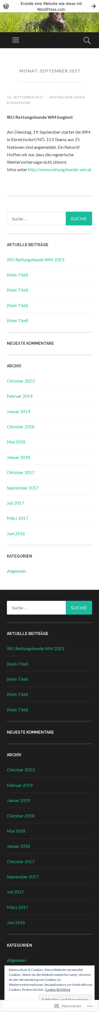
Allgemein (16, 571)
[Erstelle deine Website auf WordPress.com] (49, 6)
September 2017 (22, 487)
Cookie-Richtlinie (57, 989)
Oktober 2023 (20, 380)
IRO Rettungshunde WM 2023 (35, 259)
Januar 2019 (18, 411)
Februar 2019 (19, 396)
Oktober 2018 (20, 426)
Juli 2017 (15, 502)
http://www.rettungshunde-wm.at (59, 169)
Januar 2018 (18, 457)
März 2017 (17, 518)
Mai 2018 (16, 441)
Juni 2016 (16, 533)
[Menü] (15, 40)
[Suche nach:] (49, 218)
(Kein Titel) (17, 274)
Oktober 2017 (20, 472)
